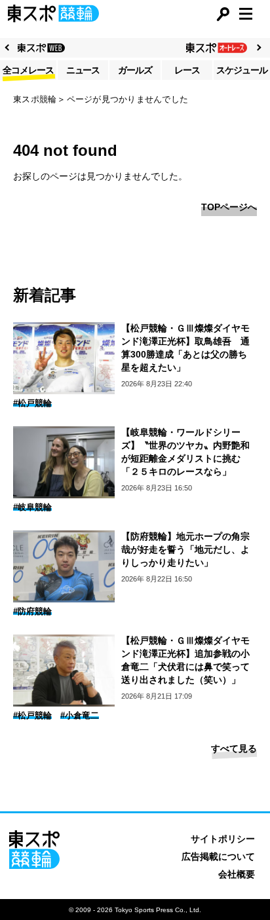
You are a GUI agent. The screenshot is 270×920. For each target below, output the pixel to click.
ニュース (83, 70)
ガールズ (135, 70)
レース (187, 70)
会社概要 (236, 874)
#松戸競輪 (32, 403)
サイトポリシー (223, 839)
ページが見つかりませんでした (128, 99)
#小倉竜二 (79, 715)
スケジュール (241, 70)
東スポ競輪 (34, 99)
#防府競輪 (32, 611)
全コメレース (28, 70)
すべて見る (234, 748)
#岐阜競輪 (32, 507)
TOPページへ (229, 207)
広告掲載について (218, 856)
